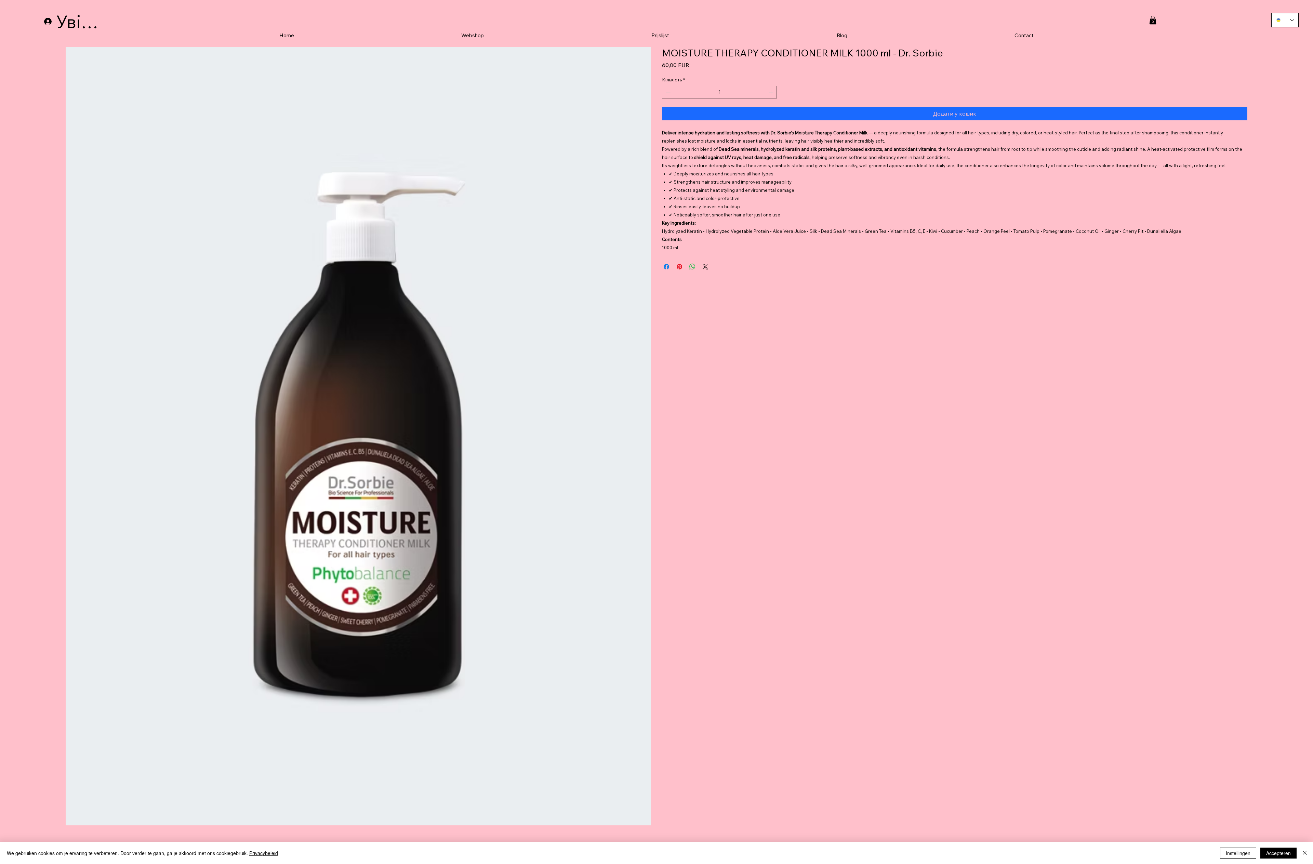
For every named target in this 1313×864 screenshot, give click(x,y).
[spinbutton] (719, 92)
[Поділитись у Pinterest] (679, 267)
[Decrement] (667, 92)
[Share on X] (705, 267)
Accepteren (1278, 853)
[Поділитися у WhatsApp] (692, 267)
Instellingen (1238, 853)
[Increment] (771, 92)
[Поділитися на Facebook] (666, 267)
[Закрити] (1305, 853)
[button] (1152, 20)
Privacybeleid (263, 853)
